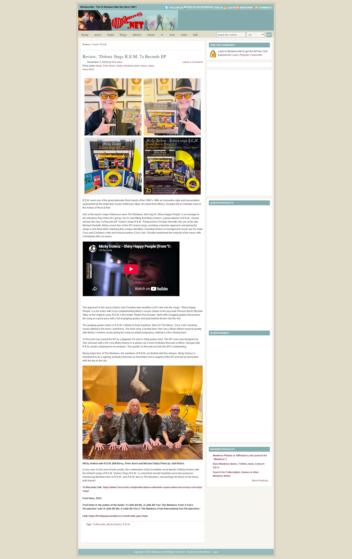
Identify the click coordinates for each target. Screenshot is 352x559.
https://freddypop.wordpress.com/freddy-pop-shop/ (118, 516)
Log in (231, 7)
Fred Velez (109, 65)
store (184, 34)
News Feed (246, 7)
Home (84, 34)
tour (172, 34)
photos (137, 34)
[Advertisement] (223, 20)
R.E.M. (126, 524)
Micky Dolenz (114, 524)
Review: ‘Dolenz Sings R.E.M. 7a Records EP (124, 56)
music (151, 34)
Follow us (176, 7)
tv (162, 34)
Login (235, 55)
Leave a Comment (192, 62)
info (195, 34)
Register (244, 55)
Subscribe (256, 55)
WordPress (204, 552)
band (110, 34)
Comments (265, 7)
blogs (123, 34)
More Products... (261, 480)
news (98, 34)
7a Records (99, 524)
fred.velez (117, 62)
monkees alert (131, 65)
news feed (88, 69)
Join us (218, 7)
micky (119, 65)
